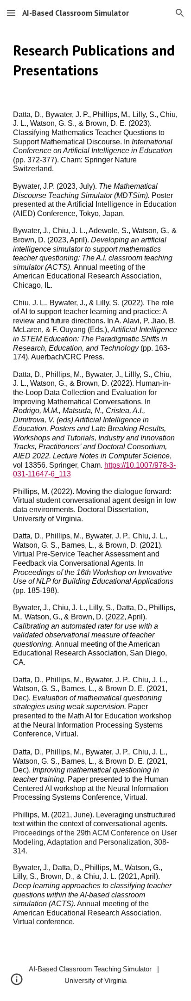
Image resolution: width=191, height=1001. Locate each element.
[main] (95, 60)
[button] (11, 12)
